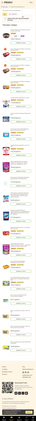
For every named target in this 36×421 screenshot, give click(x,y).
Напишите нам (26, 377)
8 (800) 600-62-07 (27, 375)
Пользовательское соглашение (9, 406)
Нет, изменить (13, 14)
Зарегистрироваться (17, 7)
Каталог (4, 366)
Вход (31, 2)
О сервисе (4, 369)
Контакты (4, 374)
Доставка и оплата (7, 371)
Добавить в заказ (21, 42)
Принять (29, 412)
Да (5, 14)
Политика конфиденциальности (9, 408)
